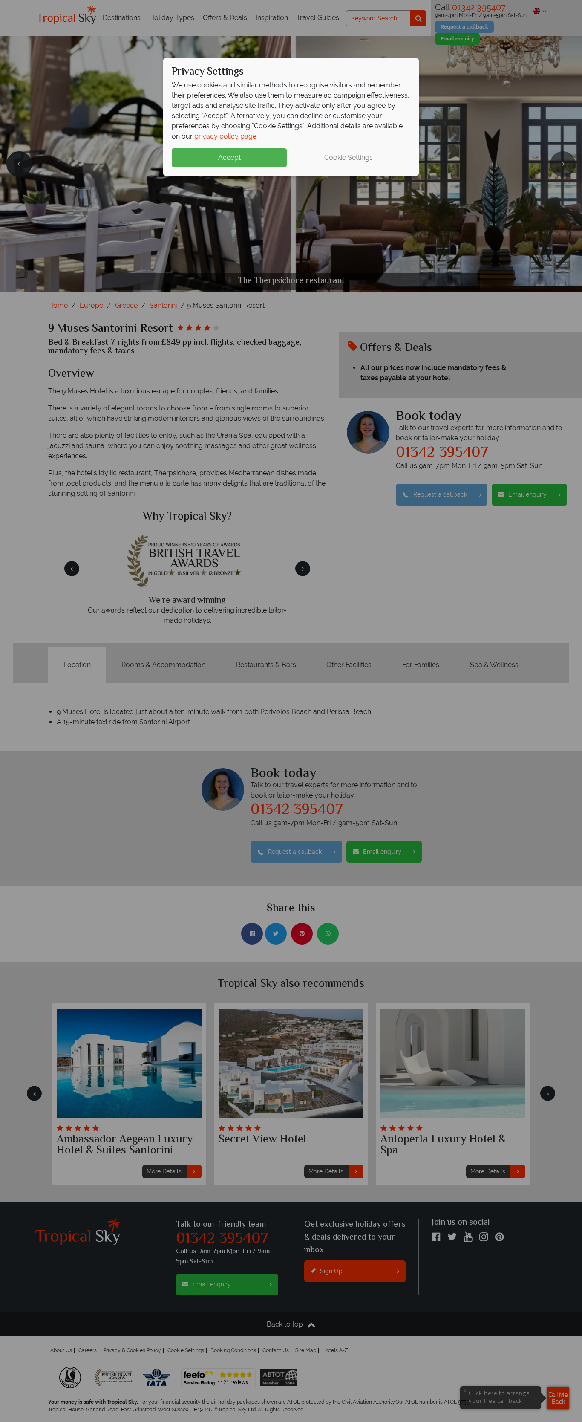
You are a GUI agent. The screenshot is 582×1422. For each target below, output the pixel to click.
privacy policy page (225, 136)
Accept (229, 157)
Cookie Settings (348, 157)
